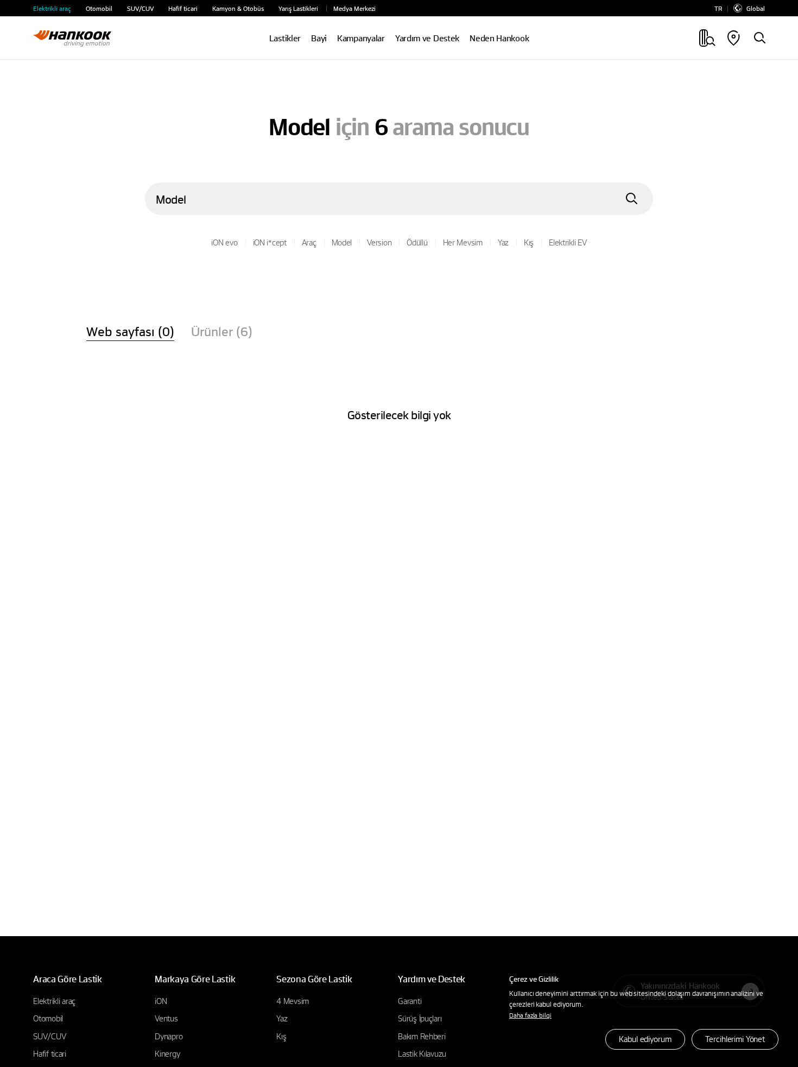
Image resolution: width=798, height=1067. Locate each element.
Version (379, 242)
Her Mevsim (463, 242)
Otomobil (99, 8)
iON (161, 1000)
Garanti (409, 1000)
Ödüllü (417, 242)
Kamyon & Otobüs (238, 8)
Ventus (166, 1018)
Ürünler (221, 331)
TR (718, 8)
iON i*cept (270, 242)
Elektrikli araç (52, 8)
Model (342, 242)
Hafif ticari (183, 8)
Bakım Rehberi (421, 1036)
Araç (309, 242)
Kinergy (167, 1053)
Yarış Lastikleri (298, 8)
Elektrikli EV (567, 242)
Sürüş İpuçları (419, 1018)
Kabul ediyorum (645, 1038)
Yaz (503, 242)
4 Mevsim (292, 1000)
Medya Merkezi (354, 8)
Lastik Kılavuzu (422, 1053)
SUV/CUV (140, 8)
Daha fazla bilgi (530, 1015)
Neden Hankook (499, 38)
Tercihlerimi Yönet (735, 1038)
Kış (529, 242)
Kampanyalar (361, 38)
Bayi (319, 38)
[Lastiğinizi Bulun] (759, 38)
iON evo (224, 242)
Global (755, 8)
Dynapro (168, 1036)
